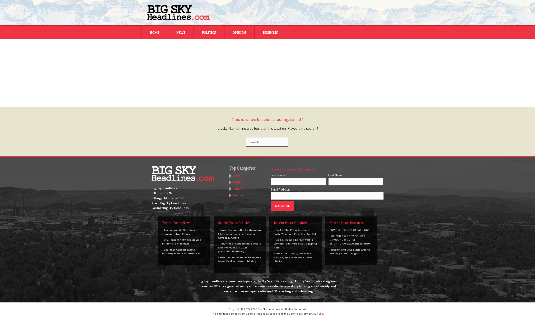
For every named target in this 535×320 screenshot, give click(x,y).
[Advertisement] (267, 75)
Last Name (336, 175)
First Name (279, 175)
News (180, 33)
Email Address (281, 189)
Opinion (239, 33)
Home (154, 33)
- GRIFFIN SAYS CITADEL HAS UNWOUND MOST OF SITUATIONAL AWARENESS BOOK (350, 239)
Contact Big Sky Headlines (170, 208)
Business (270, 33)
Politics (209, 33)
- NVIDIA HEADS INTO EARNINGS (349, 230)
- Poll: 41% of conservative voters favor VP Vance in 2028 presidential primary (239, 247)
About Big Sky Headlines (169, 203)
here (320, 313)
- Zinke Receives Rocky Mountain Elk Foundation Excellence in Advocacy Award (239, 233)
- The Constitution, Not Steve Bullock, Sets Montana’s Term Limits (293, 257)
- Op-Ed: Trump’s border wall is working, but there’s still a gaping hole (295, 243)
